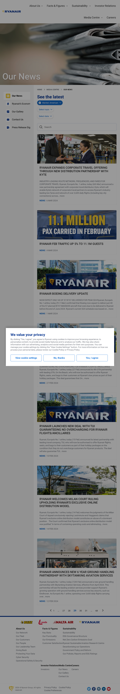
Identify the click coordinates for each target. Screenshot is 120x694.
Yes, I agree (92, 358)
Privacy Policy (73, 350)
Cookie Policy (58, 350)
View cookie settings (26, 358)
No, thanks (59, 358)
